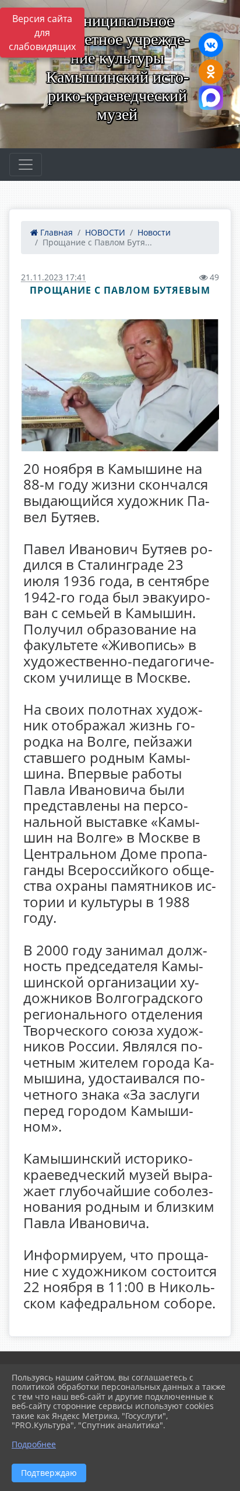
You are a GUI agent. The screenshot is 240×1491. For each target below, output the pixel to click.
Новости (154, 232)
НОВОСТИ (105, 232)
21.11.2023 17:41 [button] (53, 277)
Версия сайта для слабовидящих (42, 32)
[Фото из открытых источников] (120, 385)
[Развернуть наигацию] (25, 164)
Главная (55, 232)
